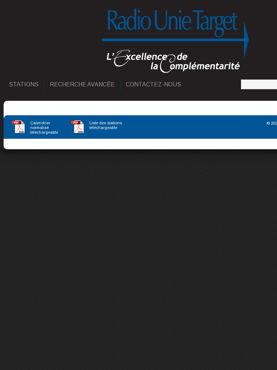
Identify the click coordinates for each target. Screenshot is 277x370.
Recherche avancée (82, 84)
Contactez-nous (154, 84)
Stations (24, 84)
